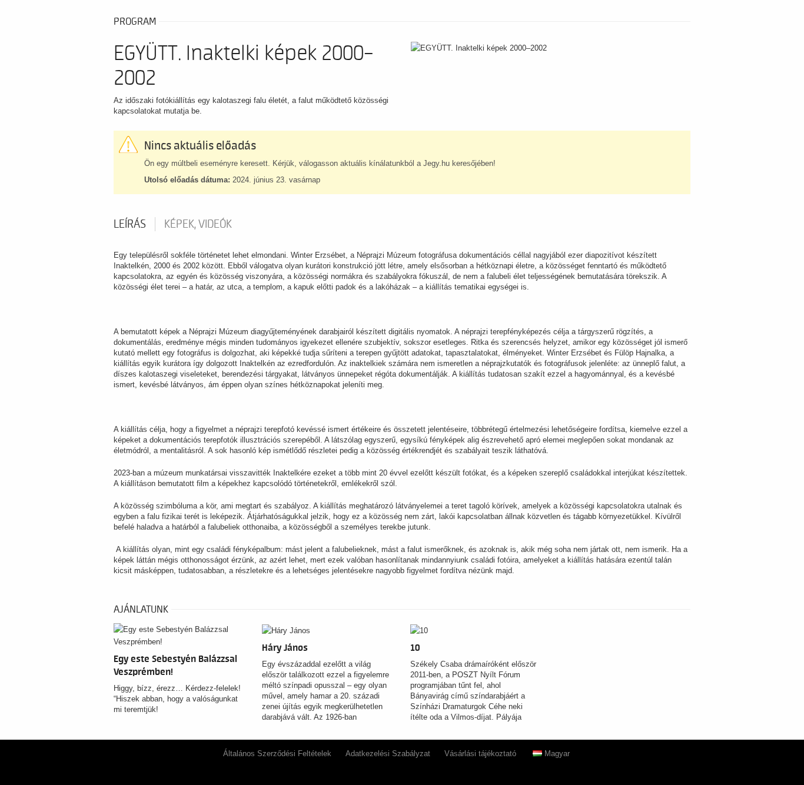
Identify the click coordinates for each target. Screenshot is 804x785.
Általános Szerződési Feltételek (277, 753)
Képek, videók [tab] (198, 224)
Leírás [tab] (130, 224)
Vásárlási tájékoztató (480, 753)
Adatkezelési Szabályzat (387, 753)
